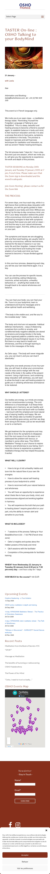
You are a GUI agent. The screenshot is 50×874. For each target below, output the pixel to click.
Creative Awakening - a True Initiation (18, 598)
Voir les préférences (25, 868)
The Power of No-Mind (14, 673)
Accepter (25, 855)
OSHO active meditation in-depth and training (21, 605)
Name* (18, 780)
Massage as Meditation (14, 656)
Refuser (25, 862)
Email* (18, 790)
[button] (46, 830)
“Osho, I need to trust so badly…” (18, 679)
